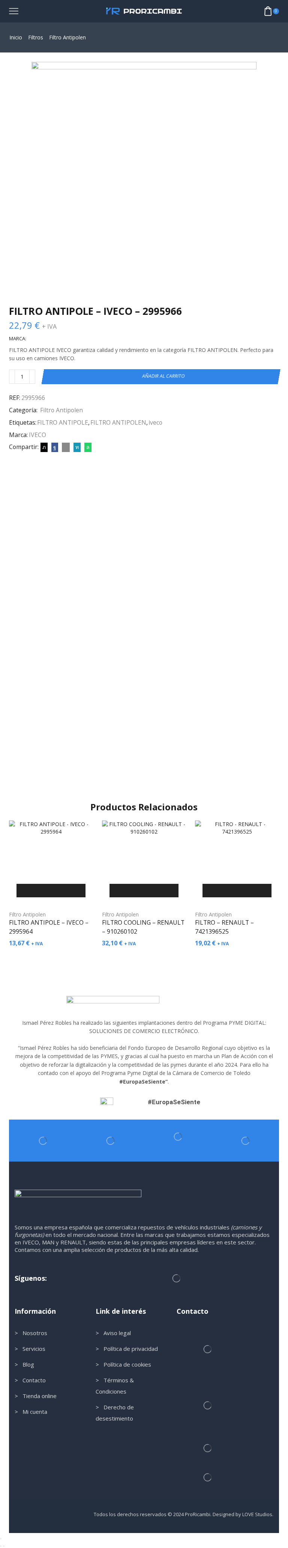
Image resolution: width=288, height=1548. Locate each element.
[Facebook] (55, 447)
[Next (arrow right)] (3, 1546)
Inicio (15, 37)
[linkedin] (77, 447)
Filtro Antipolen (67, 37)
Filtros (35, 37)
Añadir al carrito (164, 376)
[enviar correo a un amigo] (66, 447)
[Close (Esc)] (1, 1538)
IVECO (37, 435)
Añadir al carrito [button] (50, 890)
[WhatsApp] (87, 447)
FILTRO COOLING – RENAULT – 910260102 (143, 927)
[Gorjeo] (44, 447)
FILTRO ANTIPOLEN (118, 422)
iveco (155, 422)
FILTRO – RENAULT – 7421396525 (224, 927)
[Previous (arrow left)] (1, 1546)
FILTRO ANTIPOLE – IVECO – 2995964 (48, 927)
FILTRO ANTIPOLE (62, 422)
